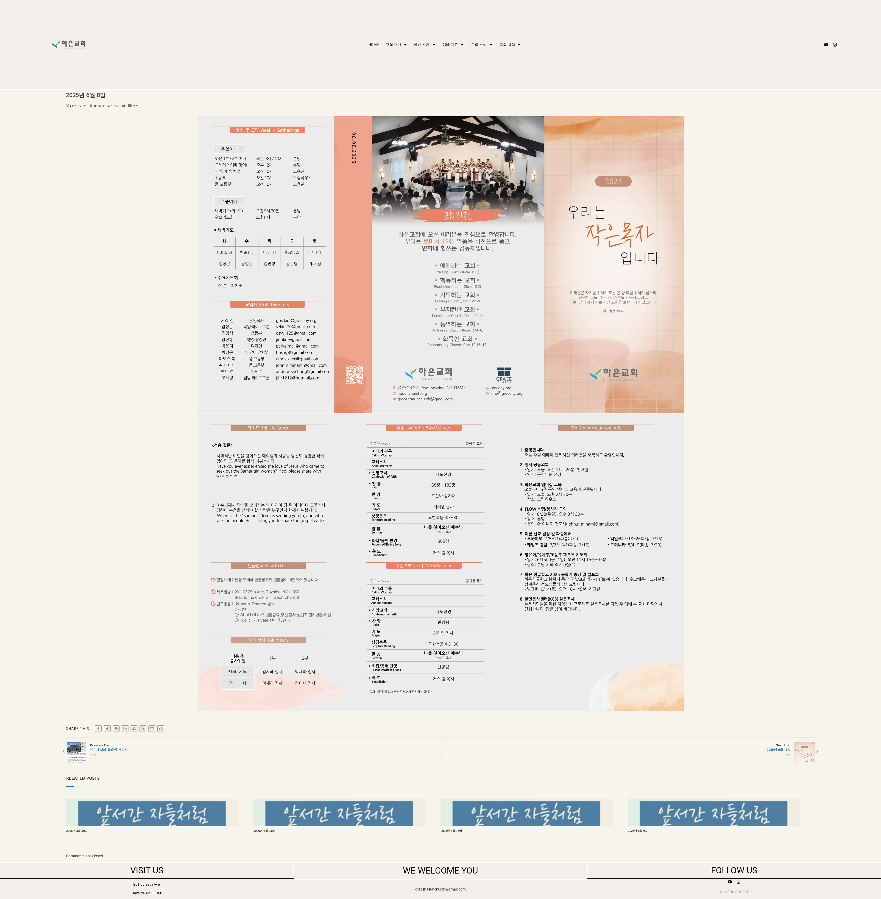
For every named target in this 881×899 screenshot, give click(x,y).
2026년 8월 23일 (264, 831)
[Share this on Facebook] (98, 728)
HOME (373, 44)
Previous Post (109, 747)
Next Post (779, 747)
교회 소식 (479, 44)
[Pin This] (116, 728)
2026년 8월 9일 (638, 831)
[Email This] (151, 728)
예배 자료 (450, 44)
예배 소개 (422, 44)
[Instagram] (835, 45)
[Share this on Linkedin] (125, 728)
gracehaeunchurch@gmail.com (440, 889)
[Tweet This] (107, 728)
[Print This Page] (160, 728)
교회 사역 (507, 44)
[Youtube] (826, 45)
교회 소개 (393, 44)
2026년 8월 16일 (451, 831)
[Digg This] (142, 728)
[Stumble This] (134, 728)
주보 (136, 106)
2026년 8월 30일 (77, 831)
